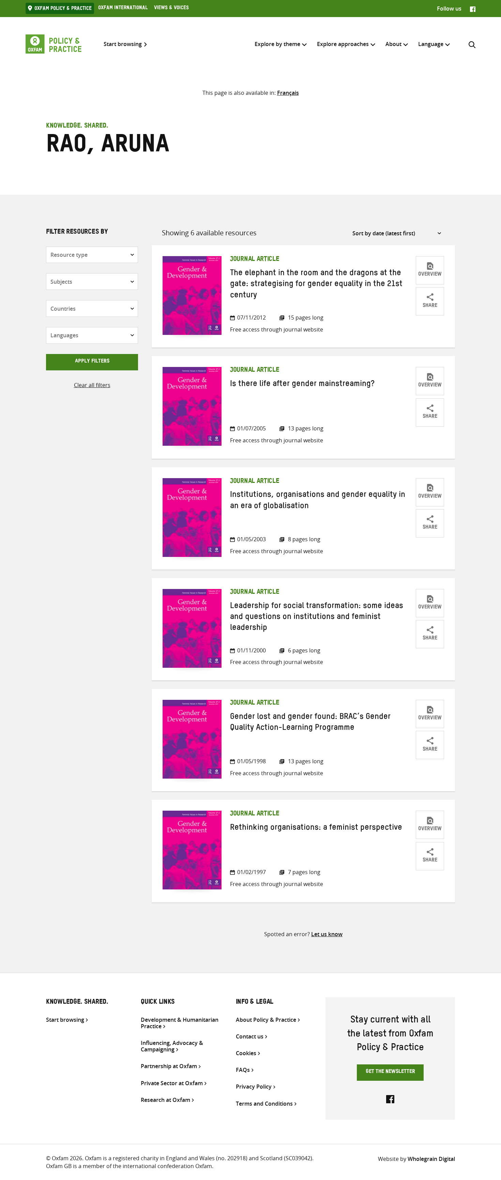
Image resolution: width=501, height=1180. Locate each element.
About (393, 44)
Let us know (327, 934)
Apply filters (92, 361)
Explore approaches (343, 44)
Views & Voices (171, 8)
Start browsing (123, 44)
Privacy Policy (254, 1086)
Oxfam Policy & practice (63, 9)
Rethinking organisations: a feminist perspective (316, 829)
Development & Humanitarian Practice (179, 1023)
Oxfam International (123, 8)
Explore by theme (277, 44)
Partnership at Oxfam (169, 1066)
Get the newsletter (390, 1072)
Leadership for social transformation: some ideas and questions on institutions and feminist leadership (316, 618)
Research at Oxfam (165, 1100)
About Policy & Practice (266, 1020)
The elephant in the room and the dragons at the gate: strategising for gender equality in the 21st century (316, 285)
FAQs (243, 1070)
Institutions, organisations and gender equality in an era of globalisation (317, 501)
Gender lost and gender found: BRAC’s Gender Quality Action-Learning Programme (310, 723)
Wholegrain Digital (431, 1159)
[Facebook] (472, 8)
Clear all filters (92, 385)
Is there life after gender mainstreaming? (302, 385)
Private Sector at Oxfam (172, 1083)
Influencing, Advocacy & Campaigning (172, 1046)
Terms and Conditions (264, 1104)
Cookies (246, 1053)
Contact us (249, 1036)
